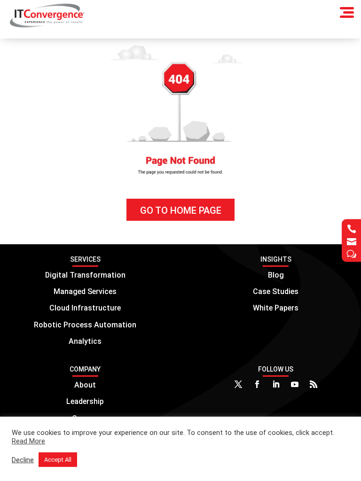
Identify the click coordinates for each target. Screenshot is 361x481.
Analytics (85, 341)
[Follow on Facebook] (257, 384)
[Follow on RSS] (313, 384)
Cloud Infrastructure (85, 307)
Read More (28, 441)
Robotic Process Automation (85, 324)
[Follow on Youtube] (294, 384)
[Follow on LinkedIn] (275, 384)
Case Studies (275, 291)
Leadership (85, 401)
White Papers (275, 307)
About (85, 384)
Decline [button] (23, 460)
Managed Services (85, 291)
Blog (276, 275)
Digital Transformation (85, 275)
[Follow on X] (238, 384)
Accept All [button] (57, 459)
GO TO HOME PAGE (180, 210)
